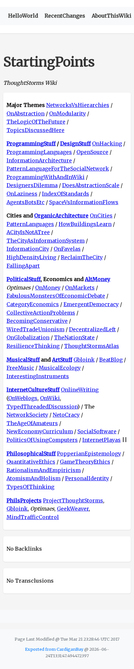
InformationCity (28, 248)
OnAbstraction (26, 113)
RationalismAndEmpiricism (44, 470)
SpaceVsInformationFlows (83, 202)
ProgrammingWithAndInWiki (46, 177)
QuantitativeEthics (31, 461)
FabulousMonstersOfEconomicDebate (56, 295)
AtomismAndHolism (33, 478)
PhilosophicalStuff (31, 453)
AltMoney (97, 279)
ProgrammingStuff (31, 143)
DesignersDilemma (32, 185)
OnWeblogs (22, 398)
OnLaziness (22, 193)
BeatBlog (111, 359)
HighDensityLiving (31, 257)
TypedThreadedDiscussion (42, 406)
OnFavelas (67, 248)
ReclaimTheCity (82, 257)
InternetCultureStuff (33, 389)
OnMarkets (80, 287)
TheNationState (74, 337)
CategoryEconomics (33, 304)
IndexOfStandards (65, 193)
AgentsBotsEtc (26, 202)
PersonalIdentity (87, 478)
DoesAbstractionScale (90, 185)
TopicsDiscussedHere (35, 130)
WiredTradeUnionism (35, 329)
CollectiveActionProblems (41, 312)
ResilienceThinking (33, 346)
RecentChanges (65, 15)
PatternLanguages (30, 224)
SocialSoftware (96, 431)
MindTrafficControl (33, 517)
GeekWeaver (73, 508)
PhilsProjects (24, 500)
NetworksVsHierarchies (77, 105)
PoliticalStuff (24, 279)
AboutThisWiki (111, 15)
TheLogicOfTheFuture (36, 121)
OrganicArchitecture (61, 215)
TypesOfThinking (30, 486)
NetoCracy (66, 414)
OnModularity (67, 113)
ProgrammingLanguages (39, 152)
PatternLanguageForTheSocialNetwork (58, 168)
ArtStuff (62, 359)
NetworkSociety (27, 414)
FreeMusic (20, 367)
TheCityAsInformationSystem (46, 240)
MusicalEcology (60, 367)
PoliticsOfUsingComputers (42, 440)
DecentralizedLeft (92, 329)
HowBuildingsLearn (85, 224)
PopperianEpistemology (89, 453)
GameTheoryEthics (85, 461)
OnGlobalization (28, 337)
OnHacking (107, 143)
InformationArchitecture (39, 160)
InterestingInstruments (38, 376)
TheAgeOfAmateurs (32, 423)
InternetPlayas (101, 440)
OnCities (101, 215)
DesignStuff (75, 143)
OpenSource (92, 152)
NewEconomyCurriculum (40, 431)
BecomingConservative (37, 321)
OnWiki (50, 398)
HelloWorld (23, 15)
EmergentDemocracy (91, 304)
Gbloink (84, 359)
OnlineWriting (80, 389)
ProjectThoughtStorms (73, 500)
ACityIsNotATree (28, 232)
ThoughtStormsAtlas (91, 346)
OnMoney (47, 287)
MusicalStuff (23, 359)
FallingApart (23, 265)
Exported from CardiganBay (54, 649)
